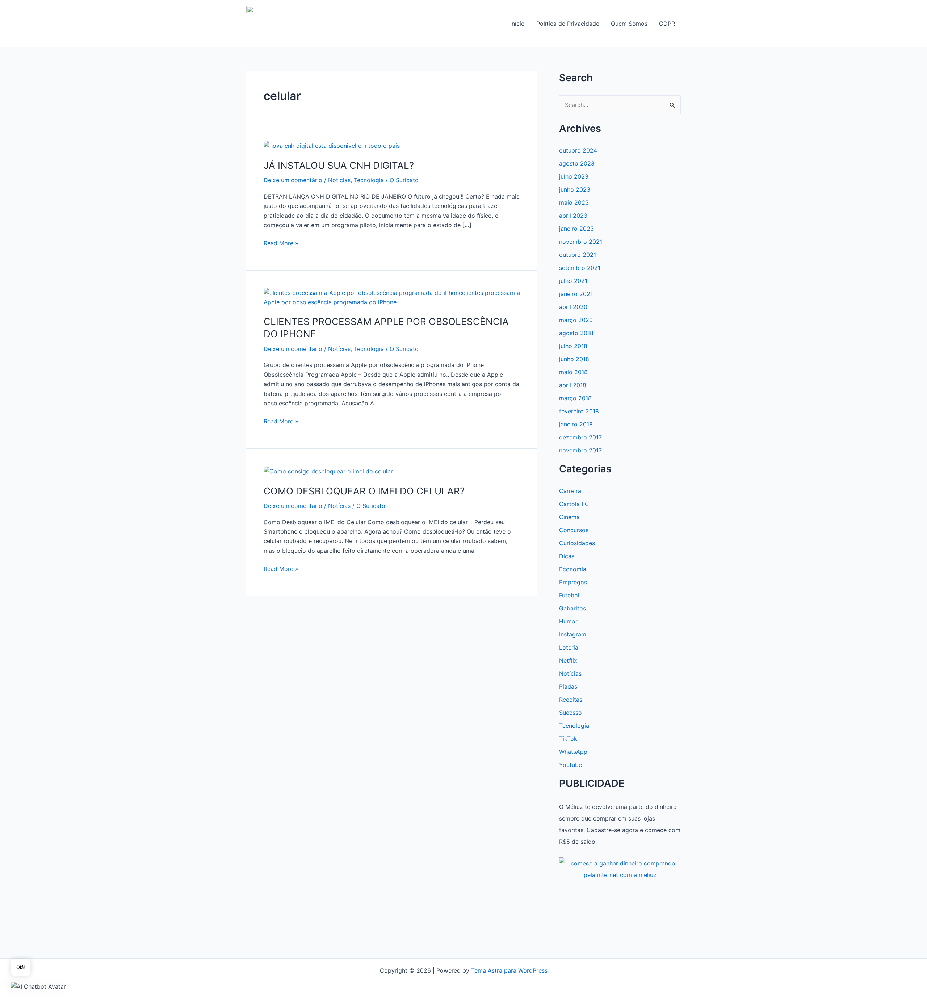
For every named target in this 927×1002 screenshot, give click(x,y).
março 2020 (576, 319)
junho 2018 (574, 359)
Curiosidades (577, 543)
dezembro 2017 (580, 437)
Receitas (570, 699)
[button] (38, 986)
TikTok (568, 738)
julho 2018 (573, 346)
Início (517, 23)
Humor (568, 621)
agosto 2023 (577, 163)
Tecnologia (369, 180)
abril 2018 (572, 385)
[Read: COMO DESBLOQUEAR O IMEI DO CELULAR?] (328, 471)
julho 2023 (573, 176)
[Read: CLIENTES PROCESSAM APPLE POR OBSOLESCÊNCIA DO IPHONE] (392, 296)
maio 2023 (574, 202)
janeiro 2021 (576, 293)
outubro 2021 (577, 254)
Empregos (573, 582)
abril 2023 (573, 215)
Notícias (339, 180)
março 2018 (575, 398)
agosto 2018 (576, 333)
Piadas (568, 686)
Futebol (569, 595)
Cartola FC (574, 504)
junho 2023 (574, 189)
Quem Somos (629, 23)
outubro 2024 (578, 150)
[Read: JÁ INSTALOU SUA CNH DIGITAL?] (332, 145)
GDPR (667, 23)
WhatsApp (573, 751)
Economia (572, 569)
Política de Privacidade (567, 23)
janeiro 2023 (576, 228)
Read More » (281, 243)
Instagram (572, 634)
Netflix (568, 660)
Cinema (569, 517)
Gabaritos (572, 608)
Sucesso (570, 712)
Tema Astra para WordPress (509, 970)
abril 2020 (573, 306)
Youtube (570, 764)
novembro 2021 (580, 241)
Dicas (566, 556)
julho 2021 (573, 280)
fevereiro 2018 (579, 411)
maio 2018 (573, 372)
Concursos (573, 530)
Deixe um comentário (293, 180)
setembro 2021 (579, 267)
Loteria (568, 647)
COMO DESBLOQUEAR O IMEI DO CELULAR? (364, 491)
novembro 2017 (580, 450)
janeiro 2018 (576, 424)
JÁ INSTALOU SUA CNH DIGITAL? (339, 165)
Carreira (570, 490)
